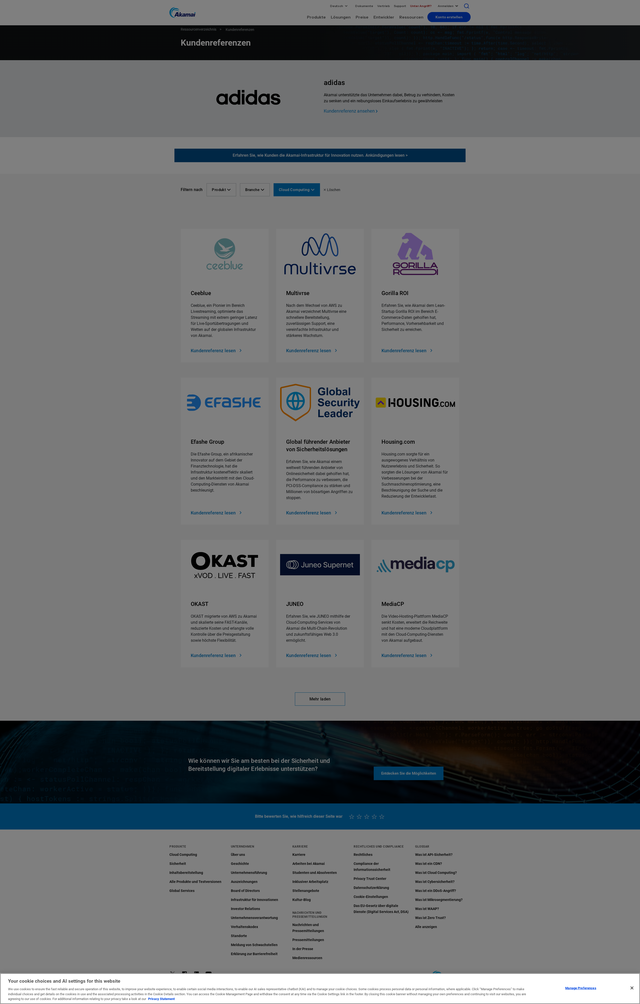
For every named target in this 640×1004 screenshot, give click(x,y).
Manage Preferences (580, 988)
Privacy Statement (161, 999)
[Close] (631, 987)
